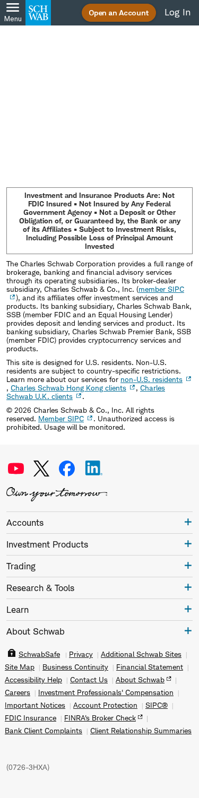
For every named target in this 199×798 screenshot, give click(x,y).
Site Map (19, 667)
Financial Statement (149, 667)
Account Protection (105, 705)
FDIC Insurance (30, 718)
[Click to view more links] (188, 521)
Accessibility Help (33, 679)
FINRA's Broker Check (100, 718)
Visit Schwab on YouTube (15, 468)
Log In (178, 12)
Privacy (81, 654)
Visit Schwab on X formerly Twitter (41, 468)
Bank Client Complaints (43, 730)
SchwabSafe (39, 654)
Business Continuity (75, 667)
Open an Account (119, 12)
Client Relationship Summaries (141, 730)
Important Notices (35, 705)
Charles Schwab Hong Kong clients (68, 387)
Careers (17, 692)
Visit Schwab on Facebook (66, 468)
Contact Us (89, 679)
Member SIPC (61, 418)
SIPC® (156, 705)
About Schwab (140, 679)
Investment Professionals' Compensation (106, 692)
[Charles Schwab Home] (38, 12)
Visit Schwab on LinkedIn (94, 468)
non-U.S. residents (151, 379)
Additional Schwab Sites (141, 654)
